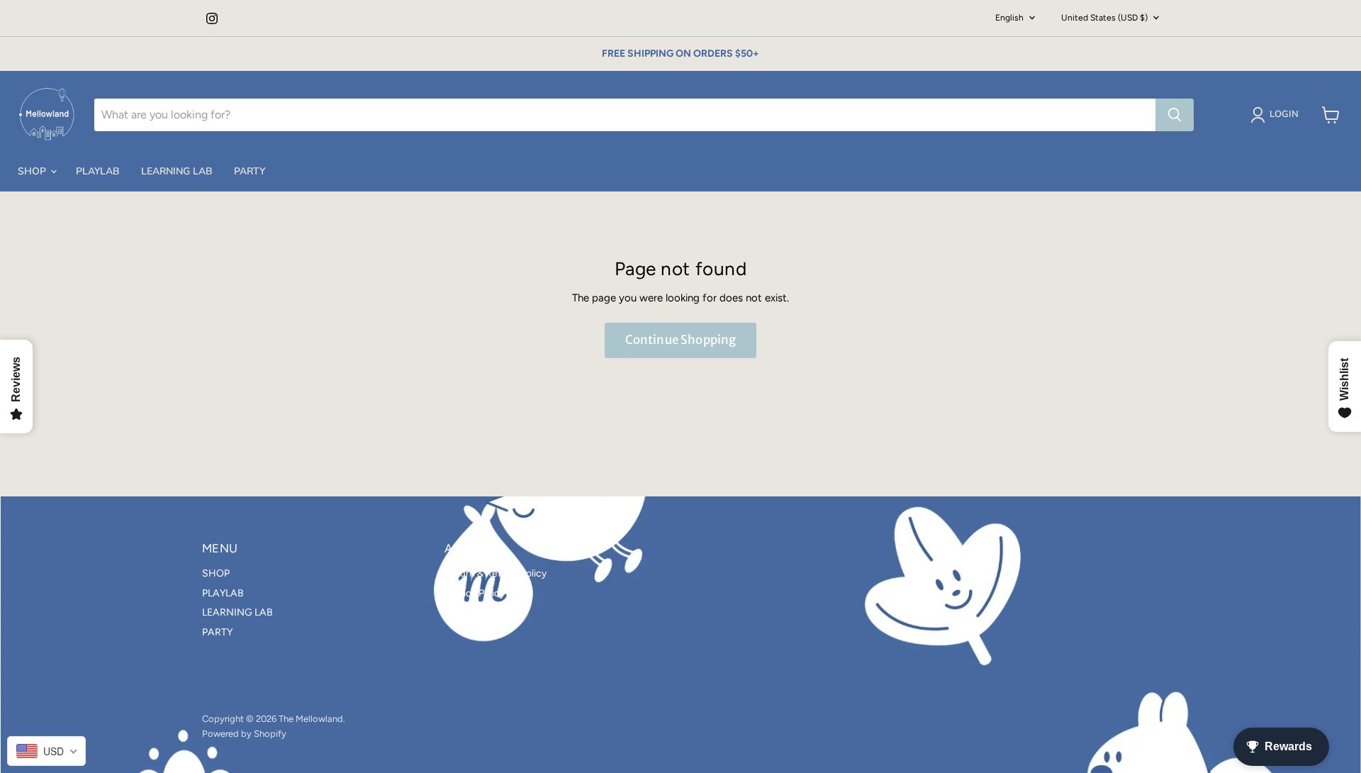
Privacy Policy (474, 593)
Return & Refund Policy (495, 573)
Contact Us (469, 612)
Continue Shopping (680, 339)
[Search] (1174, 115)
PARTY (249, 171)
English (1009, 17)
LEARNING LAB (177, 171)
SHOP (33, 171)
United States (1104, 17)
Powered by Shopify (244, 733)
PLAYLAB (98, 171)
